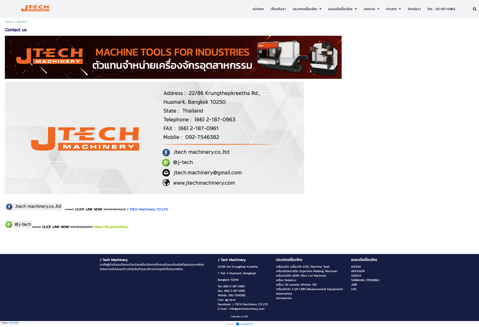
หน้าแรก (9, 22)
